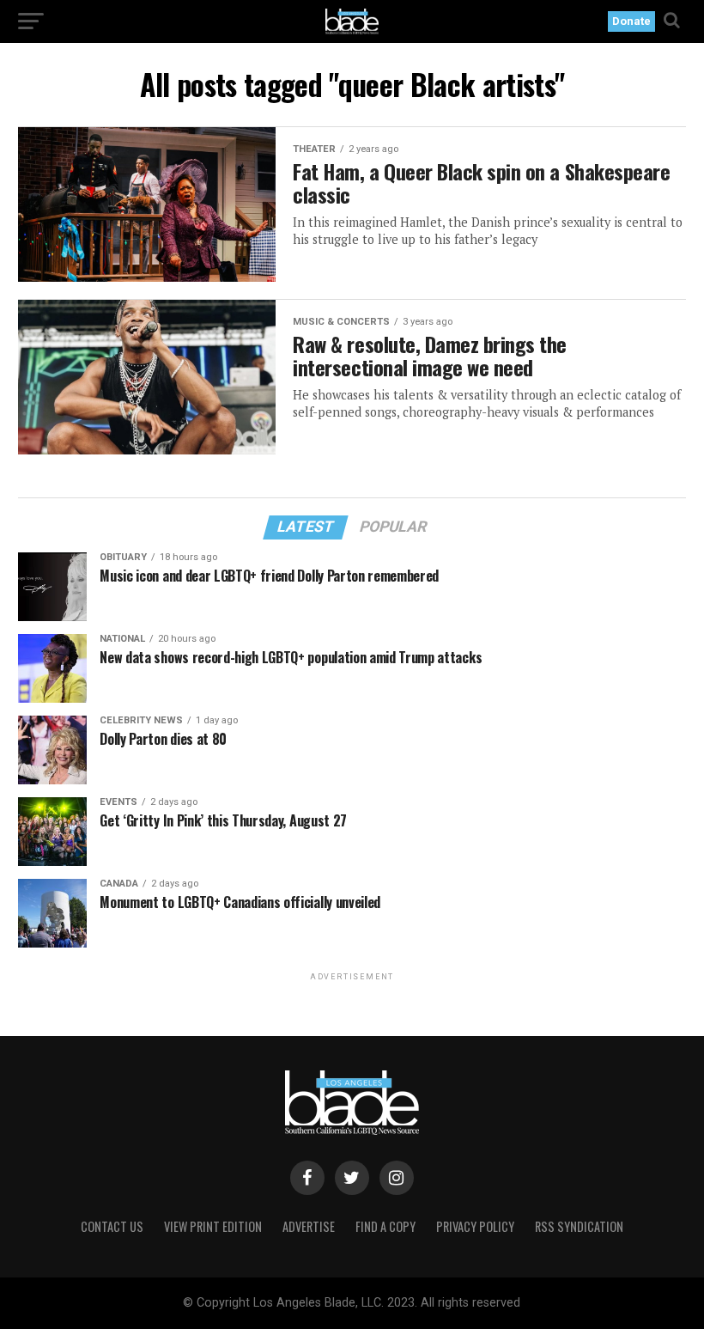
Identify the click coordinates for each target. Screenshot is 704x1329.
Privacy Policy (475, 1226)
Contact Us (112, 1226)
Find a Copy (385, 1226)
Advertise (308, 1226)
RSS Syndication (579, 1226)
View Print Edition (213, 1226)
